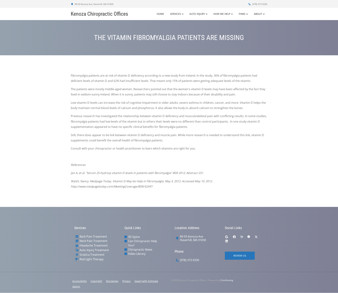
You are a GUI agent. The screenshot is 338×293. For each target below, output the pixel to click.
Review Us (239, 255)
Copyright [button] (96, 281)
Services (175, 13)
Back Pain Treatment (93, 236)
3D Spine (134, 237)
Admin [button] (76, 286)
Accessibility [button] (79, 281)
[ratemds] (248, 237)
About (258, 13)
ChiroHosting (226, 280)
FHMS (242, 13)
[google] (226, 237)
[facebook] (234, 237)
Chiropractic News (140, 249)
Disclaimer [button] (112, 281)
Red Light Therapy (92, 259)
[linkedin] (226, 241)
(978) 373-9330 (259, 4)
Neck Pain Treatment (93, 241)
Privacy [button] (126, 281)
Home (160, 13)
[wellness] (241, 237)
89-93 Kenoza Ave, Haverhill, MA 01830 (93, 4)
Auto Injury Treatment (94, 250)
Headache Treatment (94, 245)
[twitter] (256, 237)
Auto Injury (197, 13)
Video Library (137, 254)
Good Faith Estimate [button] (146, 281)
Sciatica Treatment (92, 255)
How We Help (221, 13)
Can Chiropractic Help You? (142, 243)
